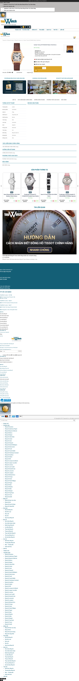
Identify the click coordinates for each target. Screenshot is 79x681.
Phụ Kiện (41, 29)
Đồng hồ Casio (8, 440)
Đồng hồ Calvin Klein (9, 436)
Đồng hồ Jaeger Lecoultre (11, 462)
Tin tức (55, 29)
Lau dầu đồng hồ (3, 319)
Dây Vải (6, 515)
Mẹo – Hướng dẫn (9, 544)
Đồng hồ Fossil (8, 448)
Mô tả (14, 99)
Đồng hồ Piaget (8, 482)
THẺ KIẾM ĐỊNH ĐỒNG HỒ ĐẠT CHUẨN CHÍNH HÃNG (14, 78)
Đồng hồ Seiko (8, 488)
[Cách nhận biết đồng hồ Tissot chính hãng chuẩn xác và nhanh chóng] (39, 232)
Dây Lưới (7, 513)
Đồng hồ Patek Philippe (10, 480)
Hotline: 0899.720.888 (5, 2)
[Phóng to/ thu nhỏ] (0, 678)
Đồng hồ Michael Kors (10, 474)
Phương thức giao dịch (53, 99)
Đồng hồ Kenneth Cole (10, 468)
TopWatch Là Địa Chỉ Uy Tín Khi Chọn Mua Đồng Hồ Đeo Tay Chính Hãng (19, 4)
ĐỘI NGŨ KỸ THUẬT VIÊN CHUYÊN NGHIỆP (64, 78)
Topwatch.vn (66, 418)
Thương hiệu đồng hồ (10, 542)
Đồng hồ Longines (9, 472)
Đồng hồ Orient (8, 478)
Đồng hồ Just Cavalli (9, 466)
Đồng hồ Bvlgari (8, 434)
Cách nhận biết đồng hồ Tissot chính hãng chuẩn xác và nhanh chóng (19, 255)
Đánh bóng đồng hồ (4, 317)
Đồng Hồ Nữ (8, 502)
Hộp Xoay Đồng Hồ (9, 517)
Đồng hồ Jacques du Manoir (11, 460)
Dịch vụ (49, 29)
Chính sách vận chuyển (4, 379)
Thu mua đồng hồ (3, 372)
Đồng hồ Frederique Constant (12, 452)
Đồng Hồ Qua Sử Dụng (10, 504)
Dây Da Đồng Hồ (8, 509)
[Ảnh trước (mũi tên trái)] (0, 680)
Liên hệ (62, 29)
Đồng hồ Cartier (10, 40)
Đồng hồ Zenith (8, 496)
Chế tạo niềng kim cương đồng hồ (6, 370)
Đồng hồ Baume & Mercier (11, 430)
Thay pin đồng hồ (3, 323)
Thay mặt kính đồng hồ (4, 325)
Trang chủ (18, 29)
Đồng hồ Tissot (8, 494)
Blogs (1, 334)
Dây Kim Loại (8, 511)
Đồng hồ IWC (8, 458)
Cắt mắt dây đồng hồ (4, 329)
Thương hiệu (25, 29)
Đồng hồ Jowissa (9, 464)
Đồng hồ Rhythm (9, 486)
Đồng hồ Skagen (9, 490)
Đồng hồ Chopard (9, 442)
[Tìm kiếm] (18, 27)
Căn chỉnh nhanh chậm (4, 315)
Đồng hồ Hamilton (9, 454)
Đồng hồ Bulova (8, 432)
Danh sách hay (8, 546)
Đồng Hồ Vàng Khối (9, 506)
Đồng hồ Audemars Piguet (11, 428)
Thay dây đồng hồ (3, 321)
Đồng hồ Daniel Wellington (11, 444)
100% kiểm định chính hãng (25, 99)
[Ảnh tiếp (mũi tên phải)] (2, 680)
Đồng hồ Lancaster (9, 470)
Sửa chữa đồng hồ (3, 313)
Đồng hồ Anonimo (9, 426)
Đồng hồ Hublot (8, 456)
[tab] (14, 100)
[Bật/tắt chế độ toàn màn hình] (2, 678)
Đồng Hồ (34, 29)
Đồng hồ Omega (8, 476)
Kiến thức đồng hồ (9, 540)
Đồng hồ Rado (8, 484)
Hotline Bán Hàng (5, 277)
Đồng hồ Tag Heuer (9, 492)
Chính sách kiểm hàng (4, 381)
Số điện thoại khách (38, 68)
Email (1, 351)
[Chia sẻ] (3, 678)
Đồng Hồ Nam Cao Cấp (10, 500)
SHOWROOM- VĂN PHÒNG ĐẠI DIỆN (39, 78)
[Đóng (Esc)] (5, 678)
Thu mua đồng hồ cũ (4, 327)
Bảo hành (64, 99)
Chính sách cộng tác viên (8, 6)
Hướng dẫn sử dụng (39, 99)
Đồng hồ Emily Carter (10, 446)
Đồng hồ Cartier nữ (18, 40)
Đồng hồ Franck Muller (10, 450)
